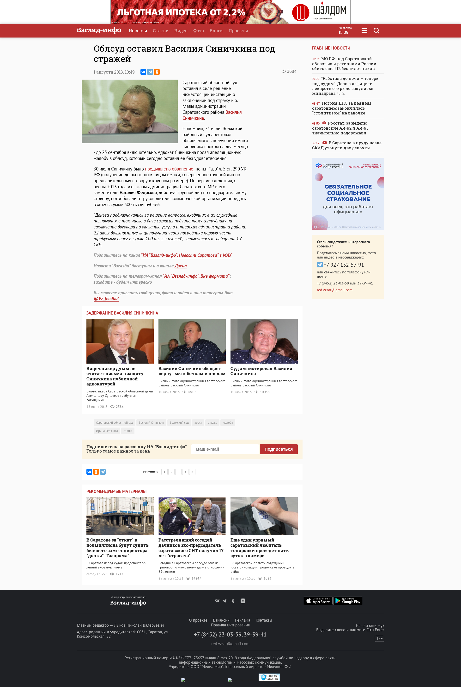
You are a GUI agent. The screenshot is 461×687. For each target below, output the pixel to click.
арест (198, 423)
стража (212, 423)
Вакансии (221, 620)
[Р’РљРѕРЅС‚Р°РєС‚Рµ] (143, 72)
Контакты (264, 620)
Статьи (161, 30)
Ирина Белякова (107, 431)
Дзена (181, 266)
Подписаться (279, 449)
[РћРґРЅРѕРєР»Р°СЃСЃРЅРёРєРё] (157, 72)
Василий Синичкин (151, 423)
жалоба (228, 423)
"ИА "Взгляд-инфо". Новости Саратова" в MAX (186, 255)
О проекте (198, 620)
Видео (181, 30)
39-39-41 (365, 283)
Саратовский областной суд (114, 423)
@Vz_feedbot (106, 298)
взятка (128, 431)
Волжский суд (179, 423)
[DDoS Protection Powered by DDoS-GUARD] (269, 680)
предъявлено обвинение (169, 169)
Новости (138, 30)
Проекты (238, 30)
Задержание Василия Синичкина (122, 313)
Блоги (216, 30)
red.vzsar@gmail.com (334, 289)
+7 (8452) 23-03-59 (333, 283)
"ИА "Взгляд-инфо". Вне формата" (196, 276)
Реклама (242, 620)
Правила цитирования (230, 625)
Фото (198, 30)
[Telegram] (150, 72)
